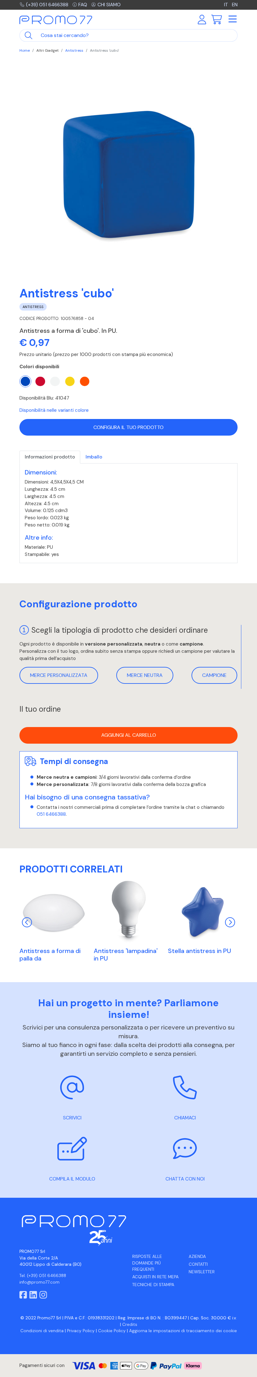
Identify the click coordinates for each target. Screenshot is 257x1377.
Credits (129, 1324)
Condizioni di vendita (42, 1330)
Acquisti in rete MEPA (155, 1277)
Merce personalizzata (58, 675)
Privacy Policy (81, 1330)
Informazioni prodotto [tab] (50, 457)
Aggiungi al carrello (128, 735)
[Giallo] (70, 381)
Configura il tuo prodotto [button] (128, 427)
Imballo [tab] (94, 457)
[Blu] (25, 381)
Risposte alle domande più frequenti (147, 1263)
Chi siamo (109, 5)
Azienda (197, 1256)
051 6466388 (51, 814)
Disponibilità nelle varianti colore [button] (54, 410)
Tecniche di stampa (153, 1284)
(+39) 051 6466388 (47, 5)
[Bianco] (55, 381)
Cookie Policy (112, 1330)
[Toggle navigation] (232, 19)
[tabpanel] (128, 513)
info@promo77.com (39, 1282)
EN (235, 5)
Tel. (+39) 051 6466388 (42, 1275)
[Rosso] (40, 381)
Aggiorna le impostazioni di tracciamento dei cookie (183, 1330)
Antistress (74, 50)
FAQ (82, 5)
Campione (214, 675)
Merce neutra (145, 675)
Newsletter (202, 1272)
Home (24, 50)
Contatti (198, 1264)
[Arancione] (85, 381)
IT (226, 5)
